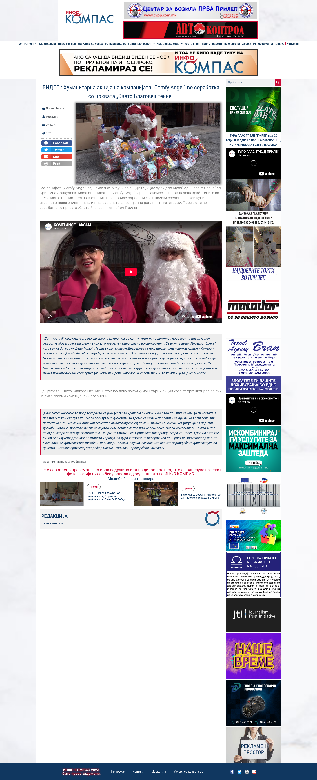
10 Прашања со (115, 43)
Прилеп (50, 108)
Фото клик (192, 43)
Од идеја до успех (90, 43)
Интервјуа (278, 43)
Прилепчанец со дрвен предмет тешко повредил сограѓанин (200, 496)
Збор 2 (246, 43)
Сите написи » (52, 523)
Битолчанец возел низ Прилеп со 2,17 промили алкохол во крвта (106, 496)
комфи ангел (78, 461)
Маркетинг (158, 771)
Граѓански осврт (139, 43)
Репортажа (261, 43)
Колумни (293, 43)
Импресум (118, 771)
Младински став (168, 43)
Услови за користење (188, 771)
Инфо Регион (67, 43)
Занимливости (212, 43)
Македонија (47, 43)
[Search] (278, 82)
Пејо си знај (232, 43)
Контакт (138, 771)
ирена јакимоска (60, 461)
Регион (29, 43)
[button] (56, 143)
